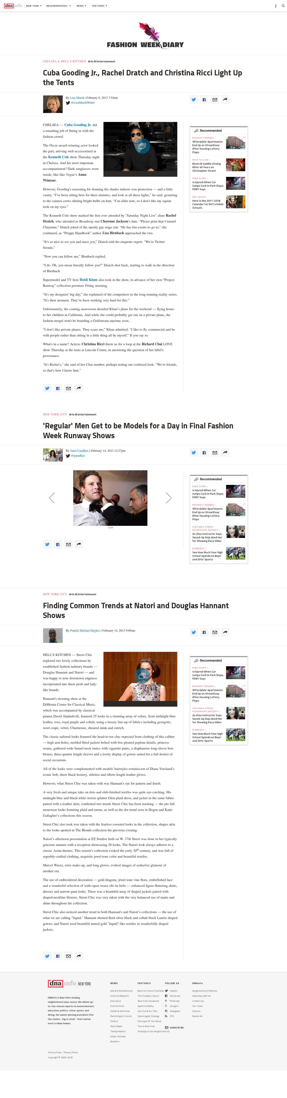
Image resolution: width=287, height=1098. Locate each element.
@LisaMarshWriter (82, 102)
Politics (114, 1021)
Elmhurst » (199, 548)
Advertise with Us (201, 996)
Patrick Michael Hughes (85, 630)
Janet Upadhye (79, 450)
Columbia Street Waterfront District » (206, 528)
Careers (196, 1011)
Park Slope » (200, 178)
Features (98, 6)
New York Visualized (148, 1001)
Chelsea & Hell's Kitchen (64, 61)
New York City (55, 414)
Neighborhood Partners (204, 991)
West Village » (201, 159)
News (80, 6)
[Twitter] (166, 991)
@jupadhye (78, 455)
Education (115, 1001)
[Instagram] (166, 1011)
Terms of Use (55, 1052)
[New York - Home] (13, 6)
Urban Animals (118, 1036)
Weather (114, 1041)
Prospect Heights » (204, 137)
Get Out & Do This (147, 1011)
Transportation (118, 1031)
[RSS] (166, 1016)
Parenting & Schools (121, 1016)
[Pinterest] (166, 1001)
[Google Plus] (166, 1006)
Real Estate (116, 1026)
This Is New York (146, 1026)
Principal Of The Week (150, 1021)
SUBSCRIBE (177, 1027)
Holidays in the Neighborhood (153, 1031)
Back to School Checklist (151, 991)
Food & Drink (117, 1006)
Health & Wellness (120, 1011)
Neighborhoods (57, 6)
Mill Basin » (199, 196)
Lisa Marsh (77, 97)
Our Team (197, 1006)
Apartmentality (145, 1006)
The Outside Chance (148, 996)
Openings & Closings (148, 1016)
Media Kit (197, 1016)
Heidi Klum (88, 279)
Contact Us (198, 1001)
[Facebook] (166, 996)
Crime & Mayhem (119, 996)
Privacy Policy (71, 1052)
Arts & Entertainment (101, 61)
